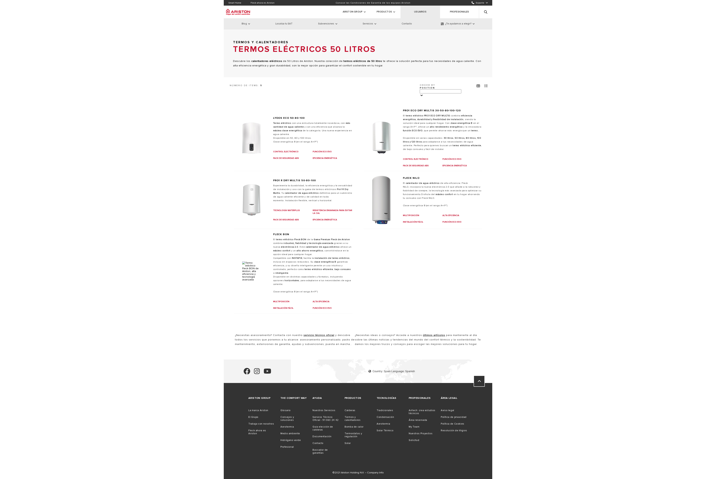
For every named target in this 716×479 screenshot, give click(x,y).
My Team (414, 426)
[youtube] (267, 372)
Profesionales (459, 11)
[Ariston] (238, 12)
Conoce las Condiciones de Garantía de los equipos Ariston (373, 2)
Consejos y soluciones (287, 419)
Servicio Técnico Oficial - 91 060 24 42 (326, 419)
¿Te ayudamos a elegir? (458, 23)
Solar (348, 443)
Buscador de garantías (320, 451)
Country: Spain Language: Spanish (394, 371)
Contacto (407, 23)
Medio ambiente (290, 433)
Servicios (368, 23)
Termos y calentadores (353, 419)
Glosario (285, 410)
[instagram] (257, 372)
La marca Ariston (258, 410)
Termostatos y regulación (353, 435)
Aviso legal (447, 410)
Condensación (385, 417)
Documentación (322, 436)
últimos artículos (434, 335)
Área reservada (418, 420)
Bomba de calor (354, 426)
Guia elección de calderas (323, 428)
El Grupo (253, 417)
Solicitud (414, 440)
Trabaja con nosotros (261, 423)
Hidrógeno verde (290, 440)
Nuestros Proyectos (420, 433)
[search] (485, 12)
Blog (244, 23)
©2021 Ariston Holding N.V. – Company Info (358, 472)
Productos (384, 11)
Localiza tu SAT (284, 23)
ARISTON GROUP (353, 11)
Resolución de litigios (454, 430)
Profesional (287, 446)
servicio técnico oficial (319, 335)
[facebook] (247, 372)
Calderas (350, 410)
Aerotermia (287, 426)
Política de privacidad (454, 417)
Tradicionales (385, 410)
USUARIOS (420, 11)
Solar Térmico (385, 430)
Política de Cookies (452, 423)
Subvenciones (326, 23)
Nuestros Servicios (324, 410)
